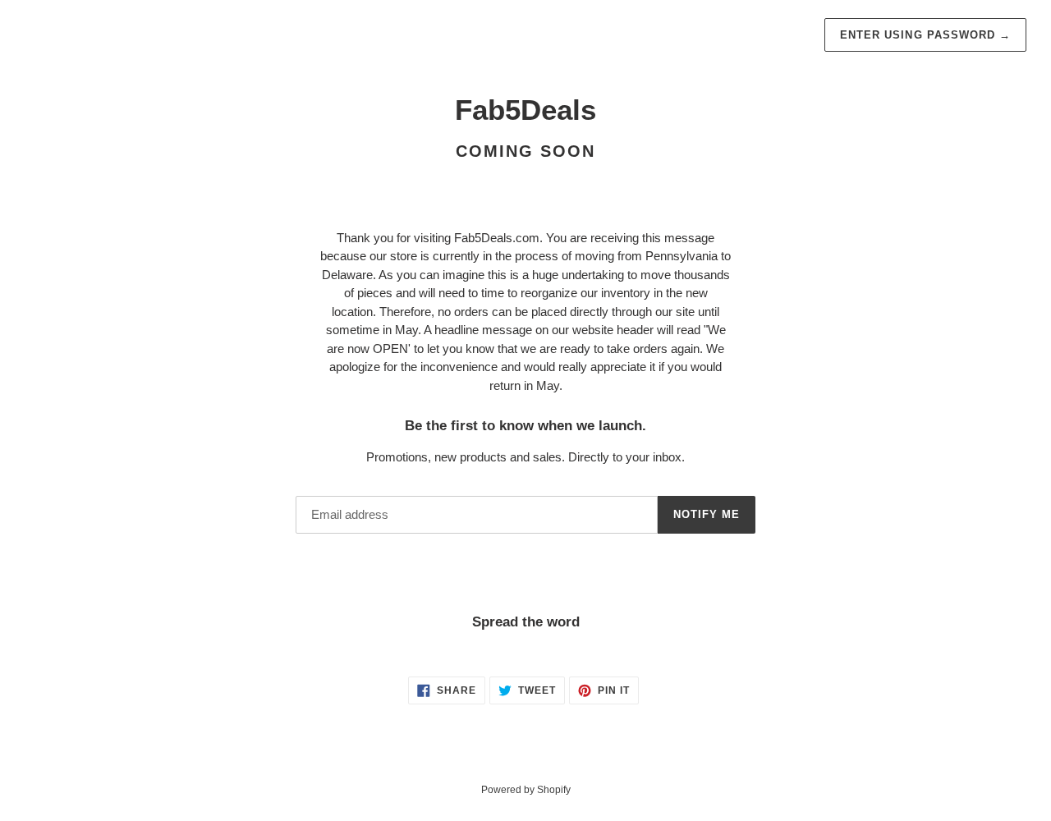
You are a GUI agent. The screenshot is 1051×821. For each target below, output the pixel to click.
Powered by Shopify (526, 790)
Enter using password (925, 35)
